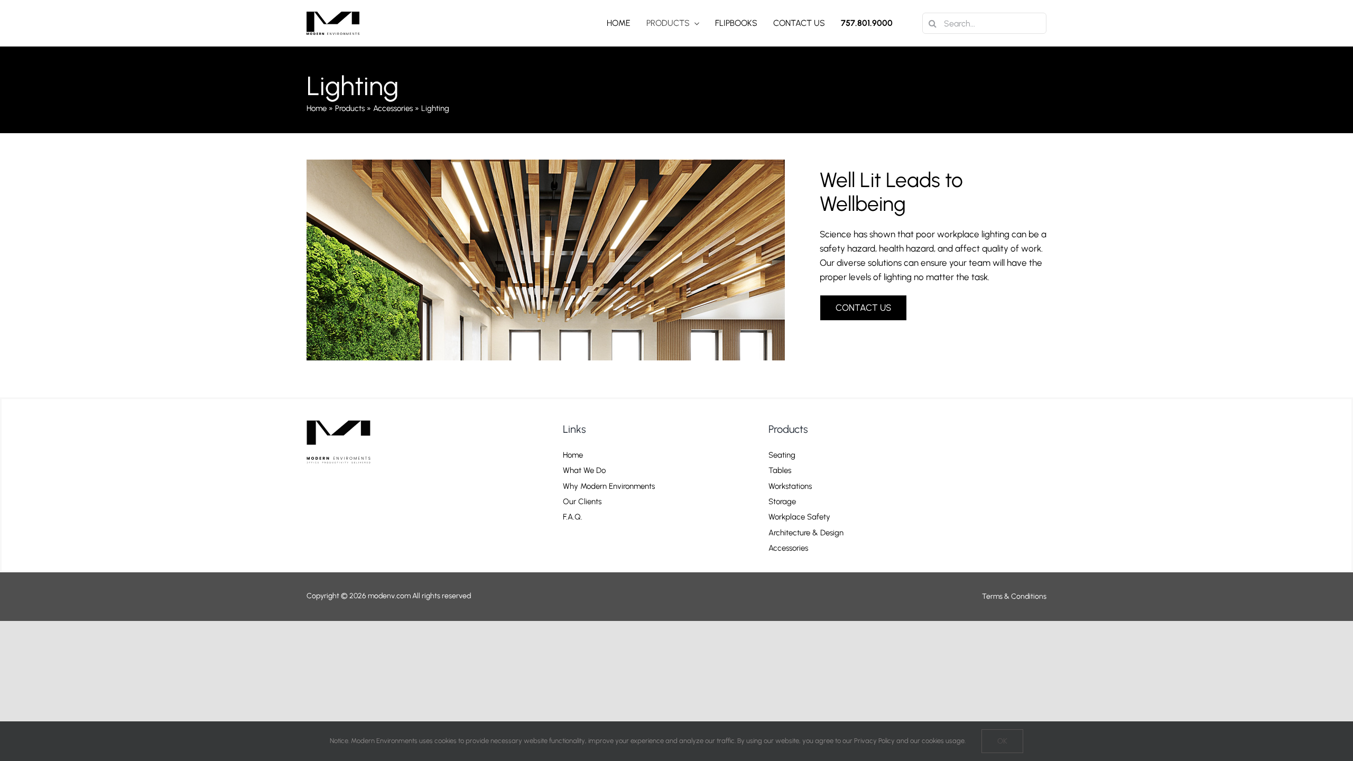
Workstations (790, 486)
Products (350, 108)
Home (317, 108)
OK (1002, 741)
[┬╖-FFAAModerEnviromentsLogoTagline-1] (343, 418)
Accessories (393, 108)
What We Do (584, 471)
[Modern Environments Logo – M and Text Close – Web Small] (333, 16)
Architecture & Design (806, 533)
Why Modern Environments (609, 486)
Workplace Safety (799, 517)
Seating (781, 455)
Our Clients (582, 502)
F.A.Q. (572, 517)
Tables (779, 471)
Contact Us (581, 533)
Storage (782, 502)
